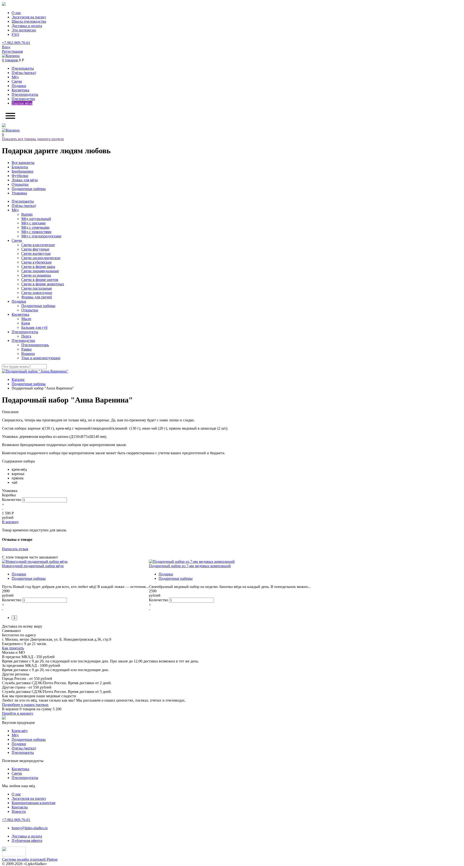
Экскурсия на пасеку (29, 17)
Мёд (15, 77)
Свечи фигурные (35, 249)
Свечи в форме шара (38, 266)
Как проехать (13, 648)
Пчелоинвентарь (35, 345)
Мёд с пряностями (36, 232)
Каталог (18, 379)
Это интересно (24, 30)
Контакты (20, 807)
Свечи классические (38, 245)
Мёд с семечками (35, 227)
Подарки (19, 86)
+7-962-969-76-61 (16, 43)
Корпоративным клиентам (33, 803)
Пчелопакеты (23, 68)
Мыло (26, 319)
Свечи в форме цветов (39, 280)
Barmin (27, 214)
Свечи (17, 81)
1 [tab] (14, 618)
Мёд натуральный (36, 219)
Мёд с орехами (33, 223)
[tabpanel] (75, 585)
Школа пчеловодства (29, 21)
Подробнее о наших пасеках (25, 705)
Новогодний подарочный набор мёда (33, 566)
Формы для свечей (36, 297)
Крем (25, 323)
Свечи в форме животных (42, 284)
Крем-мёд (20, 731)
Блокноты (20, 167)
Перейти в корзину (17, 713)
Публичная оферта (27, 840)
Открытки (20, 184)
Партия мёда (22, 103)
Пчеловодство (23, 99)
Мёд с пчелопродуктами (41, 236)
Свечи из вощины (36, 275)
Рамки (26, 349)
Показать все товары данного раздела (33, 139)
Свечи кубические (36, 262)
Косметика (20, 90)
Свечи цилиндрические (40, 258)
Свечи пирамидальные (40, 271)
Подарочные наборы (29, 189)
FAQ (15, 34)
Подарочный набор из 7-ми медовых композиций (190, 566)
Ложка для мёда (25, 180)
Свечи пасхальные (36, 288)
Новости (19, 811)
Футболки (20, 176)
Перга (26, 336)
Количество (11, 500)
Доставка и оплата (27, 26)
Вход (6, 47)
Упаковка (19, 193)
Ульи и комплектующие (40, 358)
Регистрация (12, 51)
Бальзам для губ (34, 327)
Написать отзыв (15, 549)
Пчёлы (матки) (24, 73)
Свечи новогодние (36, 293)
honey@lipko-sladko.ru (30, 828)
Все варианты (23, 163)
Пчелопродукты (25, 94)
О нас (16, 13)
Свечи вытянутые (36, 253)
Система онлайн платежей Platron (30, 859)
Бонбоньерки (22, 171)
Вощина (28, 354)
